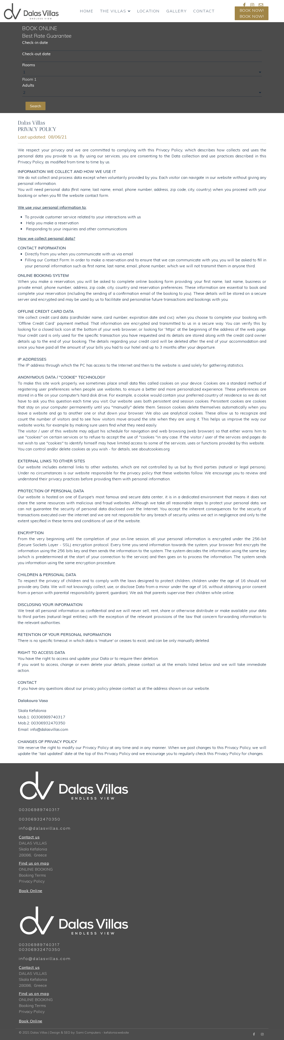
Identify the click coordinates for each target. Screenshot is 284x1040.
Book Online (30, 890)
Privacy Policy (32, 881)
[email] (261, 5)
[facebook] (254, 1034)
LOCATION (148, 11)
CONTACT (204, 11)
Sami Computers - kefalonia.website (102, 1032)
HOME (86, 11)
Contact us (29, 837)
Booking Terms (32, 875)
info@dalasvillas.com (49, 729)
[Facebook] (244, 5)
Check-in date (35, 42)
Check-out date (36, 53)
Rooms (28, 64)
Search (35, 106)
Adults (28, 85)
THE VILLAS (113, 11)
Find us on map (34, 863)
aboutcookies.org (154, 449)
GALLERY (176, 11)
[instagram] (252, 5)
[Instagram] (262, 1034)
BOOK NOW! (252, 10)
